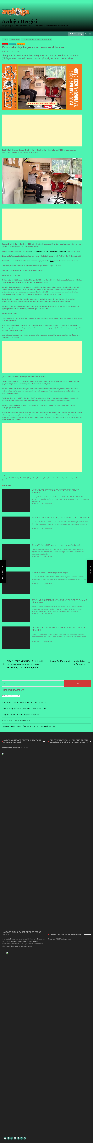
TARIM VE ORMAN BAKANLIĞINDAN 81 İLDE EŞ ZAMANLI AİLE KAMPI (28, 726)
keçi (51, 261)
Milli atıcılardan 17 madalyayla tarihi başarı (50, 573)
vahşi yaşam (12, 44)
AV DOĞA (12, 478)
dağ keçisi (28, 478)
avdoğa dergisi (20, 478)
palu (41, 478)
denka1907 (5, 52)
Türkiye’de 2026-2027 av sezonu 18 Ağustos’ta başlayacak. (56, 545)
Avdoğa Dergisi (19, 21)
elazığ (35, 478)
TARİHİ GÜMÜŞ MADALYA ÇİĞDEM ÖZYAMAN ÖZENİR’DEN (60, 518)
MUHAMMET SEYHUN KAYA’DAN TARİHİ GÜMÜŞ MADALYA (24, 703)
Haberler (5, 44)
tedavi (50, 478)
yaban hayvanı (71, 478)
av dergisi (5, 478)
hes (38, 478)
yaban (55, 478)
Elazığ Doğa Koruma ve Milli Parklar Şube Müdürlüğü (47, 251)
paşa (45, 478)
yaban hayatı (21, 44)
